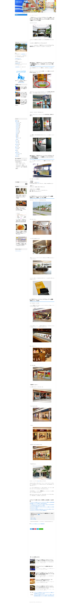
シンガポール (17, 124)
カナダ (17, 151)
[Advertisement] (42, 54)
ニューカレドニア (18, 153)
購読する (17, 14)
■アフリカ (16, 140)
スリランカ (17, 125)
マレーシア (32, 523)
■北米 (16, 150)
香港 (16, 139)
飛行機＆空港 (42, 523)
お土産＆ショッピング (37, 523)
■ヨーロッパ (17, 147)
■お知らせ (16, 120)
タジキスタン (17, 126)
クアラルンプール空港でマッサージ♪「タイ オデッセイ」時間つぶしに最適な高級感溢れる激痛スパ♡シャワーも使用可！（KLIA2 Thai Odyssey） (45, 573)
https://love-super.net (21, 82)
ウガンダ (17, 141)
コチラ (38, 182)
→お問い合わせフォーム (18, 58)
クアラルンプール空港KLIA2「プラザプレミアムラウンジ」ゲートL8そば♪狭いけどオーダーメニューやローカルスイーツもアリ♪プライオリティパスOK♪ (45, 587)
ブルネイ (17, 128)
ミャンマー (17, 131)
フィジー (17, 154)
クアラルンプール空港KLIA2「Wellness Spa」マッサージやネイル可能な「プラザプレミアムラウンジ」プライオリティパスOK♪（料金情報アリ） (21, 95)
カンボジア (17, 123)
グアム (17, 145)
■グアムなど (17, 144)
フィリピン (17, 127)
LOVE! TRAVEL (19, 1)
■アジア (16, 121)
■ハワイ (16, 146)
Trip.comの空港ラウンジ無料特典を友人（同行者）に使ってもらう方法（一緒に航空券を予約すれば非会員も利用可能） (21, 221)
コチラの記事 (50, 67)
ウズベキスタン (18, 122)
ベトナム (17, 129)
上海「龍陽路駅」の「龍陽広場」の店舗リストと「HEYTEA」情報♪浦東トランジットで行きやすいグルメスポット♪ (21, 244)
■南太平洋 (16, 152)
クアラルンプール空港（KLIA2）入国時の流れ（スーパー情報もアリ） (24, 88)
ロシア (17, 148)
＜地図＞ (38, 514)
